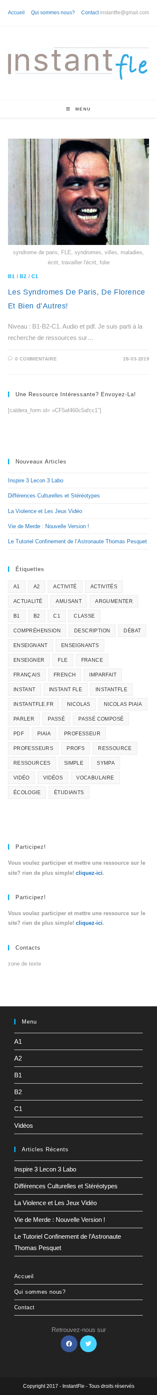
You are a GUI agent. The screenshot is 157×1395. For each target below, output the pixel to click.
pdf (18, 734)
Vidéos (23, 1125)
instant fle (65, 689)
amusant (69, 601)
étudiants (69, 792)
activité (65, 587)
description (92, 631)
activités (104, 587)
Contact (90, 13)
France (92, 660)
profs (76, 748)
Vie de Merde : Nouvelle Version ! (48, 526)
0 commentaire (36, 358)
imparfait (102, 675)
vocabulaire (95, 778)
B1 (11, 276)
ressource (115, 748)
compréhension (37, 631)
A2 (36, 587)
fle (62, 660)
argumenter (114, 601)
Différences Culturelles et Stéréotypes (54, 495)
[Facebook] (69, 1343)
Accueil (16, 13)
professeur (82, 734)
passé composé (101, 719)
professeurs (33, 748)
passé (56, 719)
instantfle (111, 689)
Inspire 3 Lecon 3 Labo (35, 480)
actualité (28, 601)
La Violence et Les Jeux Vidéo (45, 511)
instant (24, 689)
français (26, 675)
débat (132, 631)
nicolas (78, 704)
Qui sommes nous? (53, 13)
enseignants (80, 645)
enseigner (29, 660)
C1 (35, 276)
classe (84, 616)
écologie (27, 792)
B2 (23, 276)
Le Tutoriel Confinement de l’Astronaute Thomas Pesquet (77, 541)
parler (23, 719)
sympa (106, 763)
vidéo (21, 778)
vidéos (53, 778)
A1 (16, 587)
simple (73, 763)
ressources (32, 763)
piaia (44, 734)
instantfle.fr (33, 704)
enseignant (30, 645)
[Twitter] (88, 1343)
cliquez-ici (89, 873)
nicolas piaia (123, 704)
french (65, 675)
